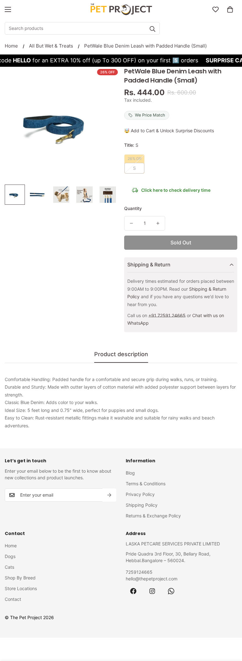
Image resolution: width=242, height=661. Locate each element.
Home (11, 46)
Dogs (10, 556)
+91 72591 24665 (167, 315)
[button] (230, 9)
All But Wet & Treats (51, 46)
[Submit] (152, 29)
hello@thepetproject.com (151, 578)
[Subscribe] (109, 495)
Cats (9, 567)
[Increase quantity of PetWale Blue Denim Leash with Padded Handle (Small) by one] (158, 223)
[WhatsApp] (171, 591)
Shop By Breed (20, 577)
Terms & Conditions (145, 483)
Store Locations (21, 588)
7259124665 (139, 572)
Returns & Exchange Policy (153, 515)
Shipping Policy (142, 505)
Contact (13, 599)
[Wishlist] (215, 9)
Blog (130, 473)
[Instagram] (152, 591)
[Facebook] (133, 591)
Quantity (133, 208)
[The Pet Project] (121, 9)
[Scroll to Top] (229, 626)
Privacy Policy (140, 494)
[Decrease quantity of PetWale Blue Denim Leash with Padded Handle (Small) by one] (131, 223)
